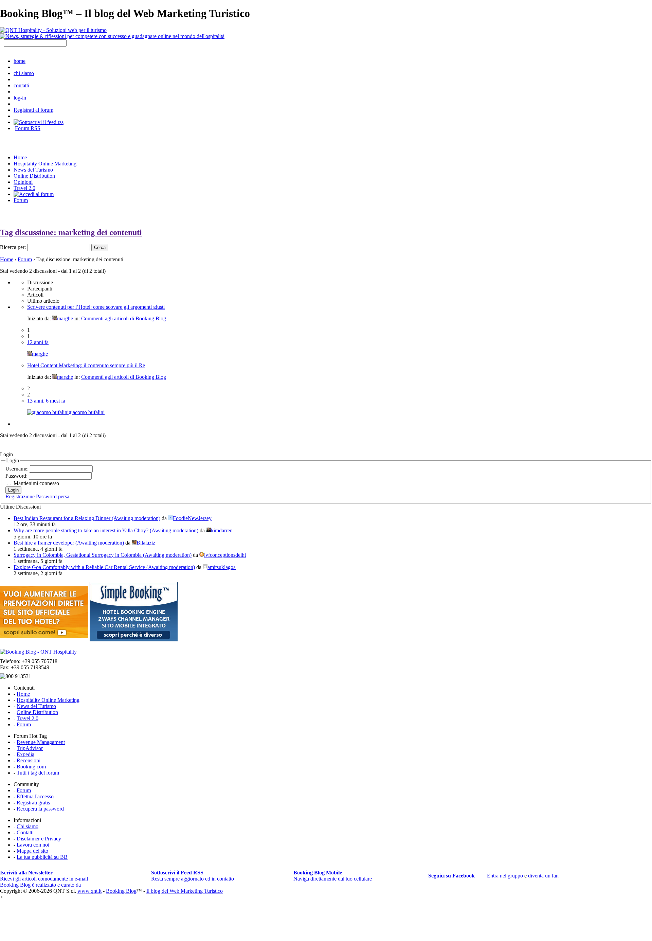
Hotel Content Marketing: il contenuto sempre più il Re (86, 365)
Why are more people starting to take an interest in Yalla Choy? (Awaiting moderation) (106, 530)
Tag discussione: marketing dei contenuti (71, 232)
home (19, 61)
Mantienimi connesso (36, 483)
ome (20, 157)
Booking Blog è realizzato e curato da (40, 885)
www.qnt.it (89, 891)
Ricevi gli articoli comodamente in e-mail (44, 876)
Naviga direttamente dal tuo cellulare (332, 876)
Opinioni (23, 182)
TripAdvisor (30, 748)
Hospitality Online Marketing (45, 163)
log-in (20, 98)
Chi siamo (27, 826)
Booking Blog (121, 891)
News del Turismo (33, 170)
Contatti (25, 832)
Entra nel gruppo (505, 875)
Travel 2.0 (24, 188)
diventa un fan (543, 875)
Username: (17, 469)
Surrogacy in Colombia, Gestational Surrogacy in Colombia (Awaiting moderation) (103, 555)
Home (6, 259)
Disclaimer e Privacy (39, 838)
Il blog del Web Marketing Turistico (184, 891)
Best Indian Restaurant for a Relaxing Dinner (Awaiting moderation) (87, 518)
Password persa (52, 496)
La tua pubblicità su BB (42, 857)
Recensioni (28, 760)
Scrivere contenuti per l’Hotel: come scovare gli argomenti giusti (96, 307)
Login (13, 490)
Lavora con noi (33, 845)
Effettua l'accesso (35, 796)
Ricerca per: (13, 247)
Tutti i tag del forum (38, 773)
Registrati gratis (33, 802)
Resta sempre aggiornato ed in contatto (192, 876)
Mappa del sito (32, 851)
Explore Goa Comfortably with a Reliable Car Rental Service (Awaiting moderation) (104, 567)
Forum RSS (27, 128)
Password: (17, 476)
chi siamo (24, 73)
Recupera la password (40, 809)
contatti (21, 85)
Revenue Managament (41, 742)
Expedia (25, 754)
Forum (21, 200)
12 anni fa (38, 342)
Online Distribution (34, 176)
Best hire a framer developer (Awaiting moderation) (69, 543)
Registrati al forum (33, 110)
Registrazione (20, 496)
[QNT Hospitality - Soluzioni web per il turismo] (53, 30)
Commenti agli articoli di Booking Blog (123, 318)
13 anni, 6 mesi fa (46, 401)
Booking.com (31, 766)
